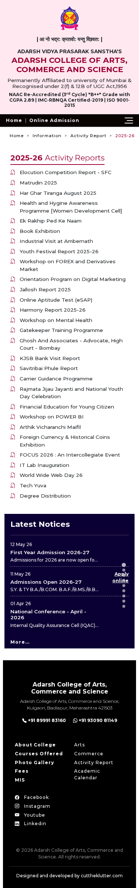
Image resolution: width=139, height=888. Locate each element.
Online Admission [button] (54, 120)
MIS (20, 780)
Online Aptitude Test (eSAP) (56, 300)
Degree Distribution (45, 496)
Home (14, 120)
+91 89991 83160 (46, 720)
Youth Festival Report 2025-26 (59, 251)
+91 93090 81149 (97, 720)
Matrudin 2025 (38, 183)
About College (35, 745)
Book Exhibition (40, 231)
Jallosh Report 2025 (45, 289)
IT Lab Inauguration (44, 465)
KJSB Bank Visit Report (50, 358)
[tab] (124, 565)
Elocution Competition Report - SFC (66, 172)
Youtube (34, 815)
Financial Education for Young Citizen (67, 407)
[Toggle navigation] (129, 120)
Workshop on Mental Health (56, 320)
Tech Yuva (33, 485)
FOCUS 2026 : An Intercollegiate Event (70, 455)
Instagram (36, 806)
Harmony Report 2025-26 (53, 310)
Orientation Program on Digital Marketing (73, 279)
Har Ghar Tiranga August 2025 (58, 193)
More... (20, 642)
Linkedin (34, 823)
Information (47, 135)
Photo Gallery (34, 762)
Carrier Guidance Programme (56, 379)
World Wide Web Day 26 (51, 475)
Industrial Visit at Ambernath (56, 241)
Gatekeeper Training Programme (61, 330)
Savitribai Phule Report (49, 368)
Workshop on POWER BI (52, 417)
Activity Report (88, 135)
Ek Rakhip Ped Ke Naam (51, 221)
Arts (79, 745)
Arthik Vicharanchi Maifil (50, 427)
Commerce (88, 753)
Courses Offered (39, 753)
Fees (22, 771)
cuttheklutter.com (102, 875)
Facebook (36, 797)
